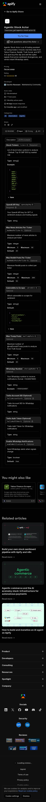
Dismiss (26, 796)
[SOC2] (27, 725)
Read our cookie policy (28, 791)
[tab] (9, 131)
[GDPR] (19, 725)
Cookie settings (12, 796)
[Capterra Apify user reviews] (34, 740)
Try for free (23, 36)
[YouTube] (26, 710)
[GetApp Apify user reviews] (9, 740)
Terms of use (23, 775)
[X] (13, 710)
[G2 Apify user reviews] (12, 748)
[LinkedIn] (6, 710)
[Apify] (9, 4)
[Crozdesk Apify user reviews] (34, 748)
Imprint (23, 769)
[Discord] (33, 710)
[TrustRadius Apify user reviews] (23, 748)
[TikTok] (40, 710)
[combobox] (23, 41)
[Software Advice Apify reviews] (20, 740)
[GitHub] (20, 710)
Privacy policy (23, 780)
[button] (27, 145)
